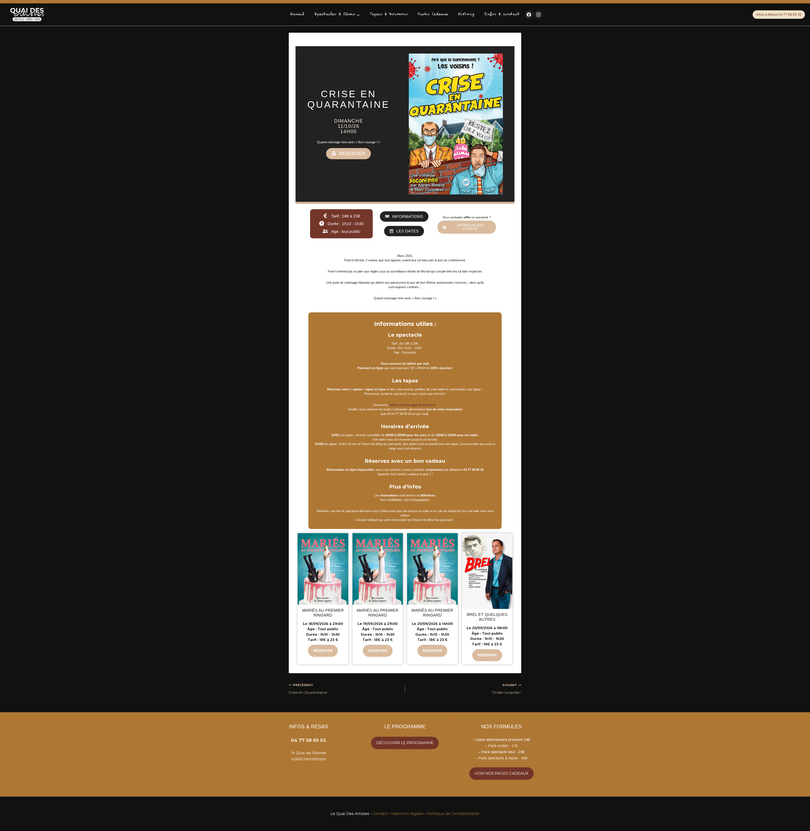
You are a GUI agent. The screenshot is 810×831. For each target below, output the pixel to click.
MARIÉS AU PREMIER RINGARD (323, 612)
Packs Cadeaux (432, 14)
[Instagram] (538, 14)
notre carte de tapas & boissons (412, 405)
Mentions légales (407, 813)
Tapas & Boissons (389, 14)
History (466, 14)
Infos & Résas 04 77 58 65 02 (778, 14)
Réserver (322, 651)
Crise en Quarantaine (308, 689)
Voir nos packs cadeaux (501, 773)
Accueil (297, 14)
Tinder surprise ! (506, 689)
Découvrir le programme (404, 743)
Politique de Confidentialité (453, 813)
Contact (380, 813)
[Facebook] (529, 14)
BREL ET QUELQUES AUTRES (487, 617)
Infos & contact (502, 14)
